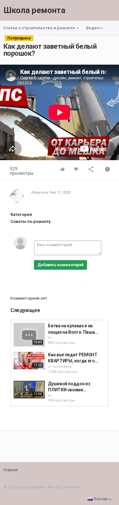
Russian (101, 499)
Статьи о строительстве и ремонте (39, 27)
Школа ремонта (34, 10)
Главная (10, 470)
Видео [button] (92, 27)
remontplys (62, 367)
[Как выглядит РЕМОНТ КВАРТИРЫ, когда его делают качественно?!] (29, 360)
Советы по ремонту (30, 221)
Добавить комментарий (60, 265)
